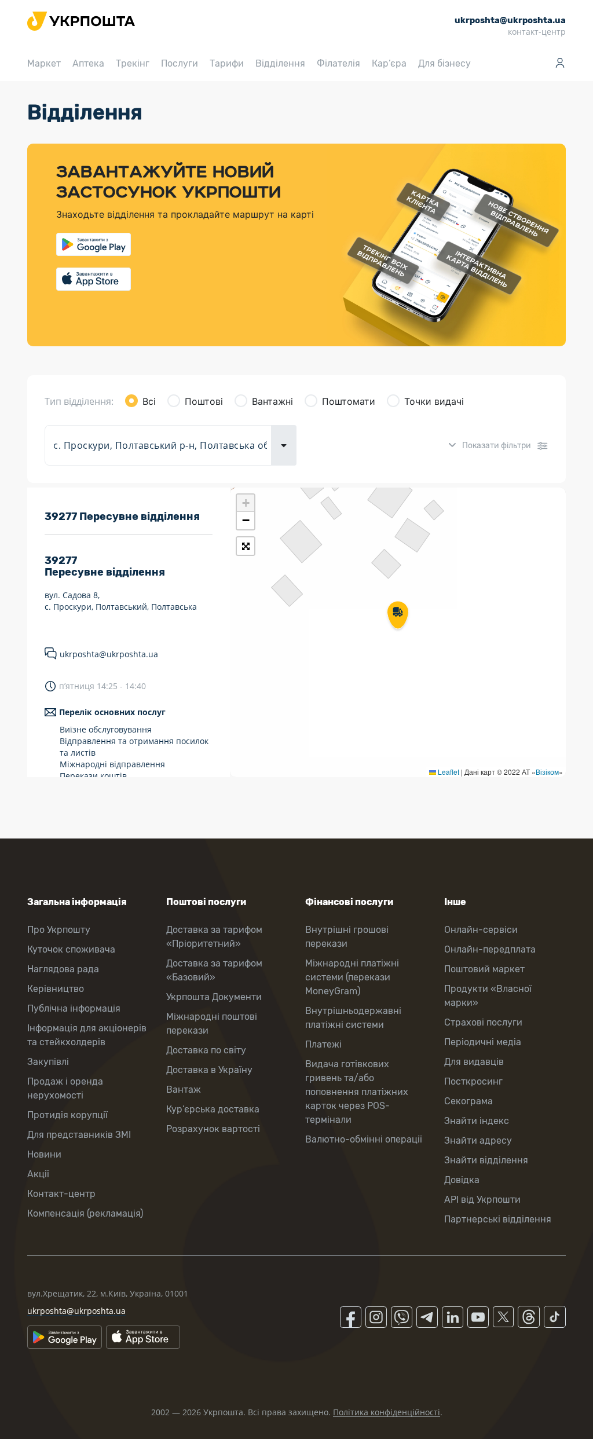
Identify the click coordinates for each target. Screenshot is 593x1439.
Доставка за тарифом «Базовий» (214, 970)
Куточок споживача (71, 949)
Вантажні (272, 401)
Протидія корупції (67, 1115)
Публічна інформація (73, 1008)
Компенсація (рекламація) (85, 1213)
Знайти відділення (486, 1160)
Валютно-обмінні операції (363, 1139)
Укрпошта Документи (214, 996)
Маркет (44, 63)
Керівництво (55, 988)
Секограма (468, 1101)
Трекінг (132, 63)
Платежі (323, 1044)
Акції (38, 1174)
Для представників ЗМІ (79, 1134)
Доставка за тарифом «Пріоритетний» (214, 936)
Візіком (547, 772)
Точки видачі (434, 401)
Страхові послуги (483, 1022)
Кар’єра (389, 63)
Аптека (88, 63)
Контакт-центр (61, 1193)
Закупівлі (48, 1061)
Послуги (179, 63)
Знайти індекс (476, 1120)
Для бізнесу (444, 63)
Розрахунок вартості (213, 1128)
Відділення (280, 63)
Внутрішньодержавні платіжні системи (353, 1017)
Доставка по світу (206, 1050)
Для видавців (474, 1061)
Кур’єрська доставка (212, 1109)
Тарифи (227, 63)
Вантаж (183, 1089)
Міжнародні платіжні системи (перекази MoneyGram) (352, 977)
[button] (398, 616)
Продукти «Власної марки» (488, 995)
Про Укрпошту (58, 929)
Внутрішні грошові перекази (347, 936)
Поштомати (348, 401)
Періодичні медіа (482, 1042)
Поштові (204, 401)
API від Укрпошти (482, 1199)
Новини (44, 1154)
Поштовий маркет (484, 969)
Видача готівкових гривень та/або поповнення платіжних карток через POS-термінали (356, 1092)
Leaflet (447, 772)
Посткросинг (473, 1081)
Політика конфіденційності (386, 1412)
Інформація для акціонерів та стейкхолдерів (87, 1035)
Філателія (338, 63)
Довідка (461, 1179)
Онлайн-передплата (490, 949)
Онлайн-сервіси (481, 929)
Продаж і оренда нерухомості (65, 1088)
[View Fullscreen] (245, 546)
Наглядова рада (63, 969)
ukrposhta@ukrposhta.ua (109, 654)
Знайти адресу (478, 1140)
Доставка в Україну (209, 1069)
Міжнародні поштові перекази (211, 1023)
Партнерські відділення (497, 1219)
